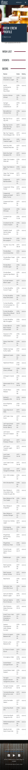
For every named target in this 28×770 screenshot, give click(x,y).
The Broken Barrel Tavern (4, 2)
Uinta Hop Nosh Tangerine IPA (8, 716)
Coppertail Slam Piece (8, 202)
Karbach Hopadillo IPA (7, 398)
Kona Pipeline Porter (7, 404)
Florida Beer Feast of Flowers (9, 258)
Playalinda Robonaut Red (8, 544)
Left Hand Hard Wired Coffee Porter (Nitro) (8, 425)
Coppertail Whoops (6, 210)
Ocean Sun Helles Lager (9, 522)
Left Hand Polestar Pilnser (8, 441)
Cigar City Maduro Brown (8, 168)
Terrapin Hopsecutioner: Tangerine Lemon (8, 679)
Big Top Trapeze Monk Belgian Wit (8, 134)
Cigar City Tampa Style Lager (8, 174)
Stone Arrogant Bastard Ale (8, 635)
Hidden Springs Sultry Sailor (8, 350)
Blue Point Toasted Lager (7, 140)
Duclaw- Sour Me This (8, 245)
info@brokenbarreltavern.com (14, 751)
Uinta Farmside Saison (8, 701)
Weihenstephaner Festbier (9, 722)
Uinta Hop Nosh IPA (8, 709)
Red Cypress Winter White (7, 573)
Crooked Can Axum (7, 217)
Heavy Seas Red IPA (8, 342)
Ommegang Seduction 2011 (8, 528)
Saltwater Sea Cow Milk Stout (8, 587)
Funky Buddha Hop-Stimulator (8, 296)
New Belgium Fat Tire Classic (8, 499)
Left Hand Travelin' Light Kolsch (7, 448)
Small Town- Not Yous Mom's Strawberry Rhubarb (8, 617)
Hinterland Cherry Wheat (7, 369)
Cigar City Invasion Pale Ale (8, 160)
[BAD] (22, 78)
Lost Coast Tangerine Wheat (8, 469)
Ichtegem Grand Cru (8, 377)
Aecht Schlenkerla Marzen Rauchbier (7, 88)
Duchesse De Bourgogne (7, 239)
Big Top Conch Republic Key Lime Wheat (7, 126)
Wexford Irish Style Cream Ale (8, 730)
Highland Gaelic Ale (8, 356)
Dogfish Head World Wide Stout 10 (7, 232)
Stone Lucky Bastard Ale (7, 643)
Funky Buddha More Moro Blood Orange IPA (8, 313)
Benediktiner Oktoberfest (7, 112)
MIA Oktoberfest (8, 482)
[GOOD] (25, 78)
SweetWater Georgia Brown (8, 663)
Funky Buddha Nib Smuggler (8, 320)
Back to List (7, 37)
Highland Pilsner (8, 363)
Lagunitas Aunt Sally (8, 411)
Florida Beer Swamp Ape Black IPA (9, 274)
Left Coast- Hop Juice (8, 417)
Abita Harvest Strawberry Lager (8, 78)
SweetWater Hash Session (9, 671)
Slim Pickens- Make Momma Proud (7, 608)
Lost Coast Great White (8, 463)
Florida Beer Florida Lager (7, 266)
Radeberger (7, 557)
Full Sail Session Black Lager (8, 281)
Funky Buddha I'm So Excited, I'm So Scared (8, 305)
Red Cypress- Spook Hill (7, 566)
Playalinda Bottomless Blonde (6, 536)
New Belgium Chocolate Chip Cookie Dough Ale (9, 492)
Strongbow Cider (8, 657)
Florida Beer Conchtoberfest (8, 252)
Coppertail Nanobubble (7, 180)
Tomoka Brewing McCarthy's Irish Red (8, 694)
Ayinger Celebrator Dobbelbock (7, 104)
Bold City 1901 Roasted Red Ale (8, 146)
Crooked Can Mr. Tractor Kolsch (8, 223)
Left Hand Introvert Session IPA (8, 433)
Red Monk (6, 578)
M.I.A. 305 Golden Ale (8, 476)
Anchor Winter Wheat (8, 96)
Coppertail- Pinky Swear (8, 188)
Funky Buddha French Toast (8, 289)
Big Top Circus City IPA (7, 119)
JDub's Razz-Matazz (7, 390)
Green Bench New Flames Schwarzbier (7, 327)
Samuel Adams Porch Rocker (8, 601)
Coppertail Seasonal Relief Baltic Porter (8, 195)
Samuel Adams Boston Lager (8, 594)
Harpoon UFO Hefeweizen (7, 335)
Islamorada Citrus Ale (8, 384)
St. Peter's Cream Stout (8, 650)
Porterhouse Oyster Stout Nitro (7, 551)
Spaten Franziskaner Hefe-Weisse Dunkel (7, 627)
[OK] (23, 78)
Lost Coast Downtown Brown (6, 456)
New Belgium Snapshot (7, 507)
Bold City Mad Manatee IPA (7, 154)
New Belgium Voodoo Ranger (8, 514)
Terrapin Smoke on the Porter (8, 687)
